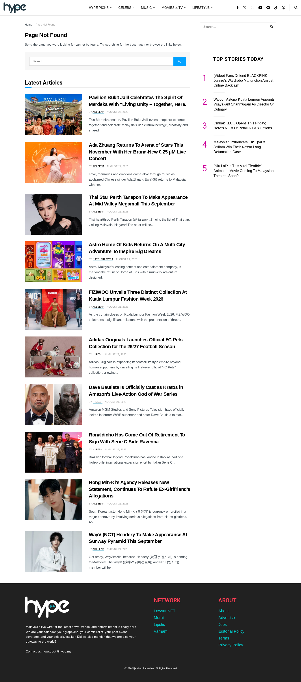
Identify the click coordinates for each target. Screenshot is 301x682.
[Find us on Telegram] (268, 7)
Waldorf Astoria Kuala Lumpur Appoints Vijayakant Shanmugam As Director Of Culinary (244, 104)
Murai (159, 617)
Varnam (160, 631)
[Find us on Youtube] (260, 7)
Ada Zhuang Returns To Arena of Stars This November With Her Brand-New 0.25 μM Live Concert (137, 151)
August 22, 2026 (117, 112)
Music (146, 7)
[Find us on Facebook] (238, 7)
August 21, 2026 (117, 166)
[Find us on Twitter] (245, 7)
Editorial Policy (231, 631)
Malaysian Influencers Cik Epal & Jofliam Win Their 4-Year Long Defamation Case (239, 147)
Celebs (124, 7)
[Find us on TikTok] (275, 7)
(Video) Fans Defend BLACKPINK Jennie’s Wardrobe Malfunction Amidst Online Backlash (243, 80)
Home (28, 24)
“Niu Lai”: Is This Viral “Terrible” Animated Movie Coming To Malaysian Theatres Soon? (244, 171)
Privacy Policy (230, 645)
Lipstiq (159, 624)
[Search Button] (296, 7)
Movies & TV (172, 7)
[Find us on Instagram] (252, 7)
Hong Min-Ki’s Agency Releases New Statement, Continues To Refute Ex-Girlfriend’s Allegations (139, 489)
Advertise (226, 617)
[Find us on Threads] (283, 7)
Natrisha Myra (103, 259)
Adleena (98, 112)
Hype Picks (99, 7)
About (223, 611)
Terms (223, 638)
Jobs (222, 624)
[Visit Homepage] (14, 7)
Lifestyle (201, 7)
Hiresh (97, 354)
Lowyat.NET (164, 611)
